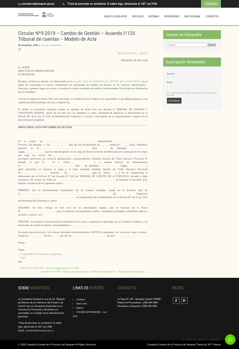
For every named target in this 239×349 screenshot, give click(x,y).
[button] (230, 339)
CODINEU (211, 4)
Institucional (193, 16)
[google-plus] (184, 300)
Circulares (24, 254)
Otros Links (81, 303)
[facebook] (176, 300)
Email (169, 82)
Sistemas (154, 16)
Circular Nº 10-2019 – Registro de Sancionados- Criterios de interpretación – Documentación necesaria (94, 271)
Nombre (171, 74)
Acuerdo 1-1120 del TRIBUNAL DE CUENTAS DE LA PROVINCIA (106, 81)
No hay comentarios (51, 45)
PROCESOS (137, 16)
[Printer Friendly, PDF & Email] (19, 50)
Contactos (212, 16)
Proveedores (172, 16)
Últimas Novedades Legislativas (46, 254)
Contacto (80, 299)
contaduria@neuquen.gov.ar (38, 3)
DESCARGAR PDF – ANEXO (132, 53)
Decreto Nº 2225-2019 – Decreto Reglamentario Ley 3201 (48, 268)
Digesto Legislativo (115, 16)
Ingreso (79, 308)
